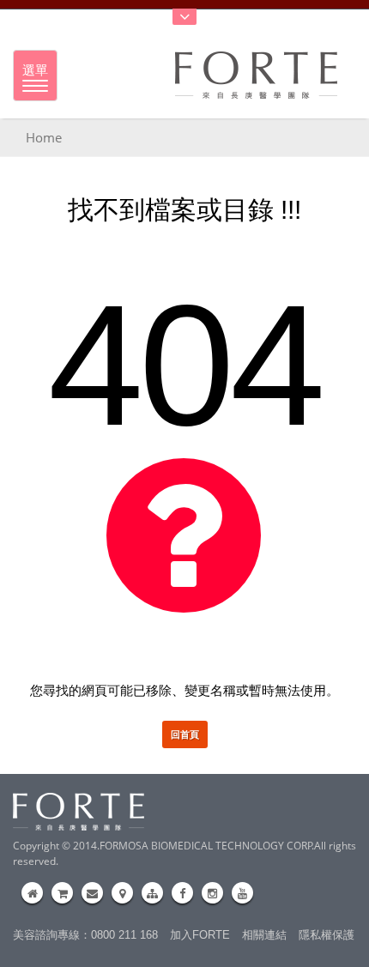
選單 (35, 69)
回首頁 (185, 734)
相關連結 (264, 934)
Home (44, 137)
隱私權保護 (326, 934)
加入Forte (200, 934)
